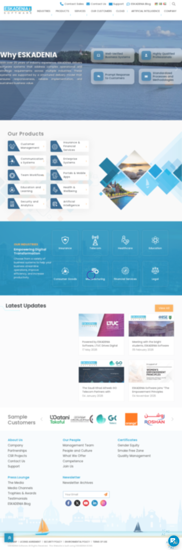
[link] (101, 337)
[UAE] (166, 3)
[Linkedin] (95, 508)
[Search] (174, 3)
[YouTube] (86, 508)
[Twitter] (77, 508)
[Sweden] (161, 3)
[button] (42, 14)
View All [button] (164, 308)
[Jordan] (157, 3)
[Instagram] (103, 508)
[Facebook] (68, 508)
